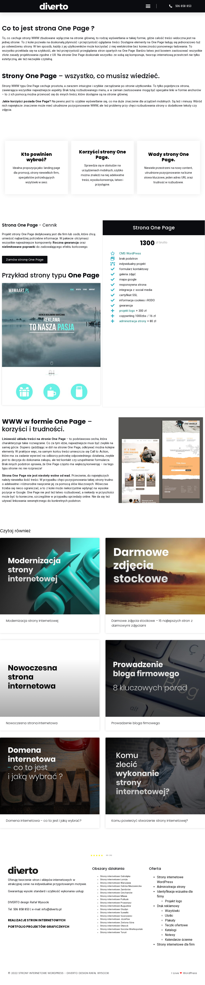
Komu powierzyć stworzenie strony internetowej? (150, 820)
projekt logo (127, 311)
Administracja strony (171, 887)
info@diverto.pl (51, 909)
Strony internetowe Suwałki (114, 912)
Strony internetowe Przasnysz (115, 902)
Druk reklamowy (168, 906)
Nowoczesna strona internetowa (31, 723)
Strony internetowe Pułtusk (114, 899)
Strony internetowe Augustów (115, 906)
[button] (148, 6)
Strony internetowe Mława (113, 896)
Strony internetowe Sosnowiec (116, 916)
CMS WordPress (130, 253)
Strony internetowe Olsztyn (114, 909)
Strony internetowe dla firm (176, 944)
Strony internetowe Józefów (115, 919)
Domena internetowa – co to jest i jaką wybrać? (43, 820)
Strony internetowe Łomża (114, 879)
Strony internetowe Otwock (114, 926)
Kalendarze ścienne (178, 940)
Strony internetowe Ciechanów (116, 892)
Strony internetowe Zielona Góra (117, 922)
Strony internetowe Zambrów (115, 889)
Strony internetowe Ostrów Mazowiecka (121, 886)
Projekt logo (173, 901)
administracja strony (132, 321)
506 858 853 (21, 909)
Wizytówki (172, 911)
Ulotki (169, 915)
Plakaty (170, 920)
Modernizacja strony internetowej (32, 620)
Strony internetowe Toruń (113, 932)
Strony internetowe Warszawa (115, 883)
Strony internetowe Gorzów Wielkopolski (121, 929)
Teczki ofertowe (176, 925)
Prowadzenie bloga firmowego (136, 723)
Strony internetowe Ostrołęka (115, 876)
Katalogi (170, 930)
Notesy (170, 935)
